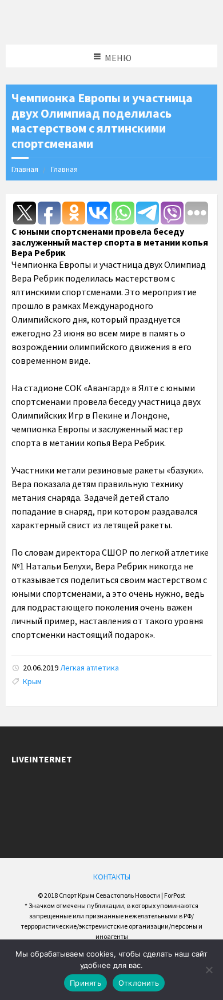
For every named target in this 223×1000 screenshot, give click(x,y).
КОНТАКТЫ (111, 877)
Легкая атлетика (89, 667)
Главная (24, 169)
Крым (32, 681)
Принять (85, 982)
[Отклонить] (208, 969)
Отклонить (138, 982)
